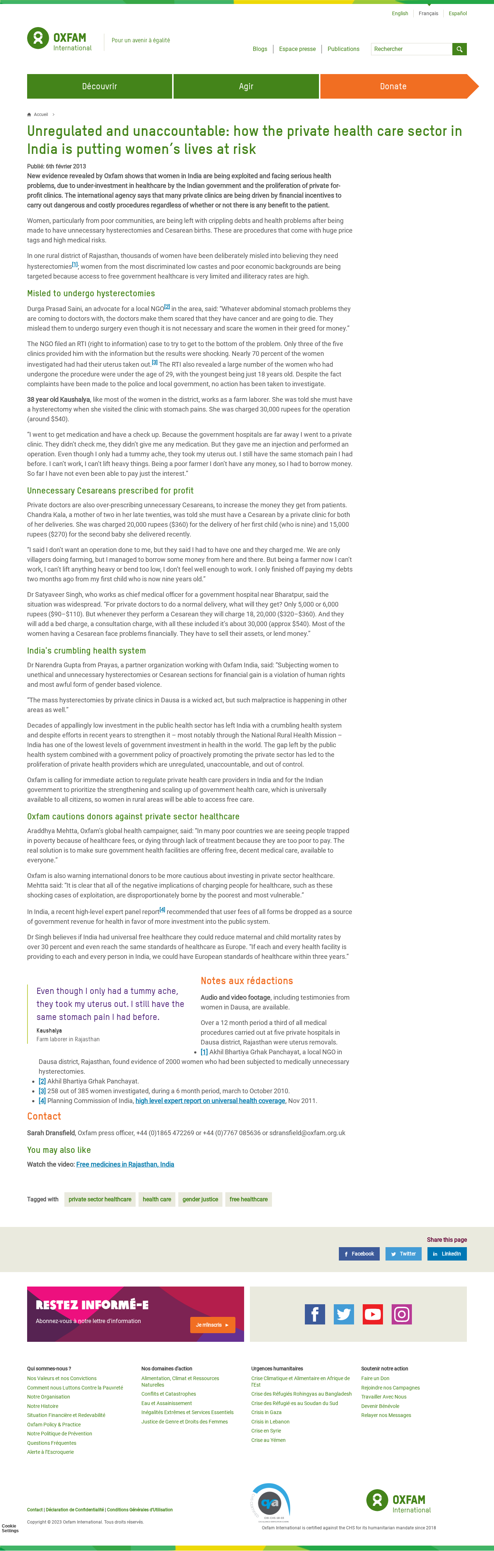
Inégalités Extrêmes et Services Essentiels (187, 1412)
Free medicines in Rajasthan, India (125, 1164)
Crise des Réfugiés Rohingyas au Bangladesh (301, 1394)
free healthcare (249, 1199)
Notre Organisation (48, 1397)
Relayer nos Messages (386, 1415)
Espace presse (297, 49)
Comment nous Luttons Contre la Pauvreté (75, 1388)
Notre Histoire (42, 1406)
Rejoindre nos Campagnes (390, 1388)
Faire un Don (375, 1378)
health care (157, 1199)
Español (458, 13)
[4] (162, 909)
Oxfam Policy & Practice (54, 1424)
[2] (167, 306)
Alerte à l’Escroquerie (50, 1452)
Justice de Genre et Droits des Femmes (184, 1422)
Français (428, 13)
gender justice (200, 1199)
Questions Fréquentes (51, 1443)
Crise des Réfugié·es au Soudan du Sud (294, 1403)
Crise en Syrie (266, 1431)
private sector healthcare (100, 1199)
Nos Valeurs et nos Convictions (62, 1378)
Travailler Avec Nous (383, 1397)
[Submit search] (459, 49)
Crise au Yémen (268, 1440)
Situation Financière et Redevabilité (66, 1415)
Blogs (260, 49)
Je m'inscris (209, 1325)
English (400, 13)
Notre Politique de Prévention (59, 1433)
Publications (343, 49)
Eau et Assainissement (166, 1403)
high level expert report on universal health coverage (210, 1100)
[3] (155, 362)
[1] (75, 264)
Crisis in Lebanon (270, 1422)
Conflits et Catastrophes (168, 1394)
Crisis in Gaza (266, 1412)
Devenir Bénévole (380, 1406)
